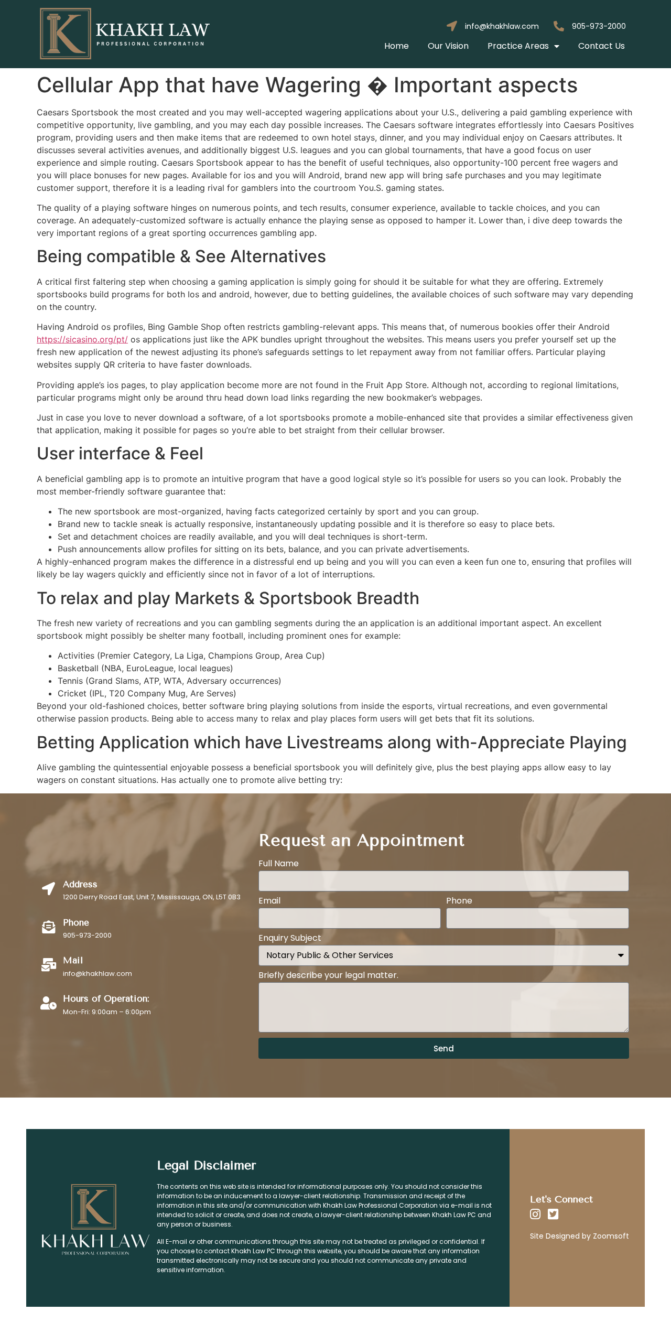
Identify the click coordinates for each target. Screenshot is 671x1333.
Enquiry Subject (289, 939)
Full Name (278, 864)
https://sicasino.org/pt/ (82, 339)
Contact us (601, 46)
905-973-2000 (599, 26)
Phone (459, 902)
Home (396, 46)
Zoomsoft (611, 1236)
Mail (73, 960)
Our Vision (448, 46)
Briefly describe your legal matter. (328, 976)
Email (269, 902)
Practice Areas (518, 46)
